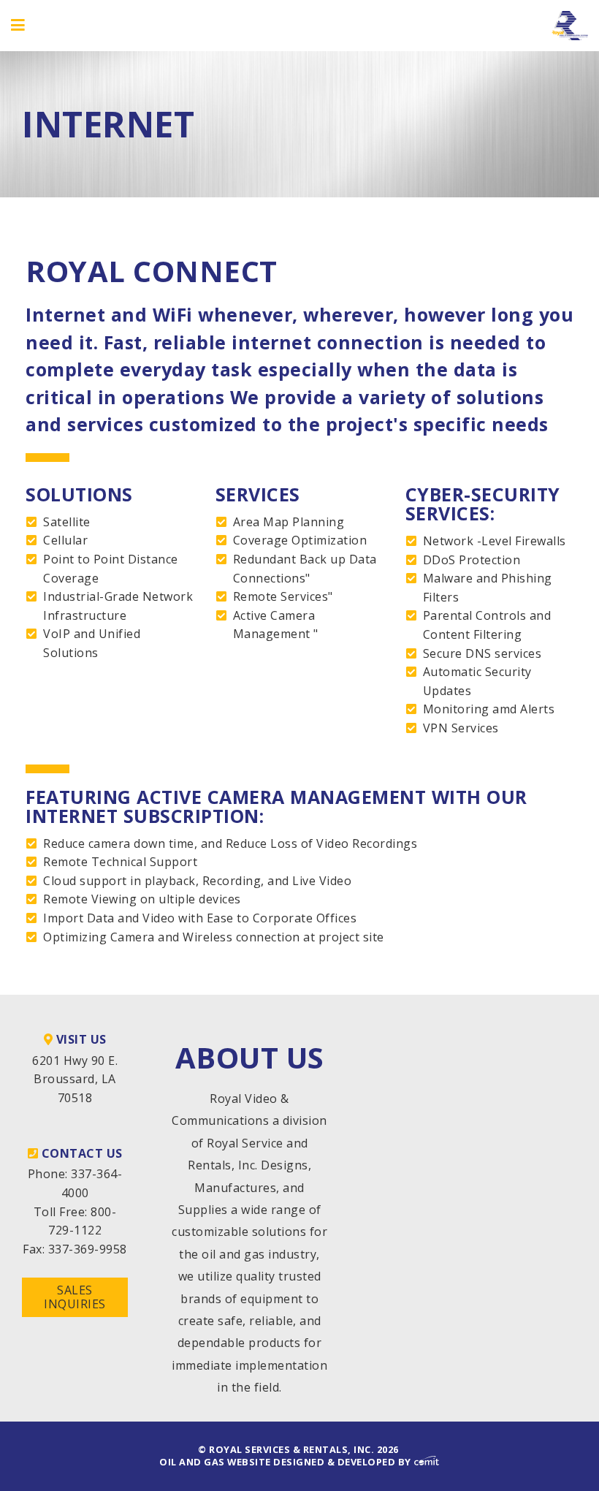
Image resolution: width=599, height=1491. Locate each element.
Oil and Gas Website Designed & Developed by (286, 1461)
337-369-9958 (87, 1249)
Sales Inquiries (75, 1297)
